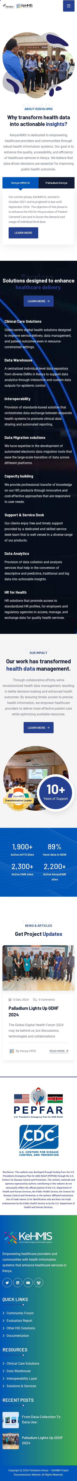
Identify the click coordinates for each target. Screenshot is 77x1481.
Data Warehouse (19, 1371)
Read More (57, 1050)
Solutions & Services (21, 1386)
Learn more (36, 301)
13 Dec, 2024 (20, 999)
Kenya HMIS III (20, 182)
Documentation (18, 1336)
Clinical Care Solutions (23, 1363)
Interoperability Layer (22, 1378)
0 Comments (46, 999)
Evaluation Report (19, 1321)
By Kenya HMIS (26, 1051)
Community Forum (20, 1313)
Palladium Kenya (56, 182)
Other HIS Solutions (21, 1328)
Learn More (23, 232)
